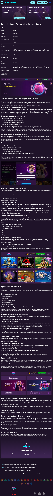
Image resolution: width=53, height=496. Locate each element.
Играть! (27, 18)
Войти (33, 2)
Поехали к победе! (26, 451)
